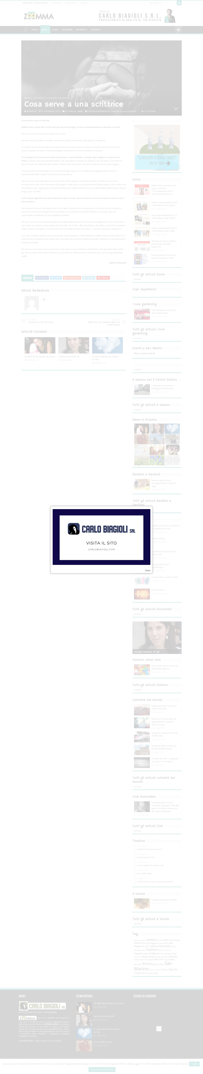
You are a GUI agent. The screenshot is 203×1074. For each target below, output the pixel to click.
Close (147, 570)
